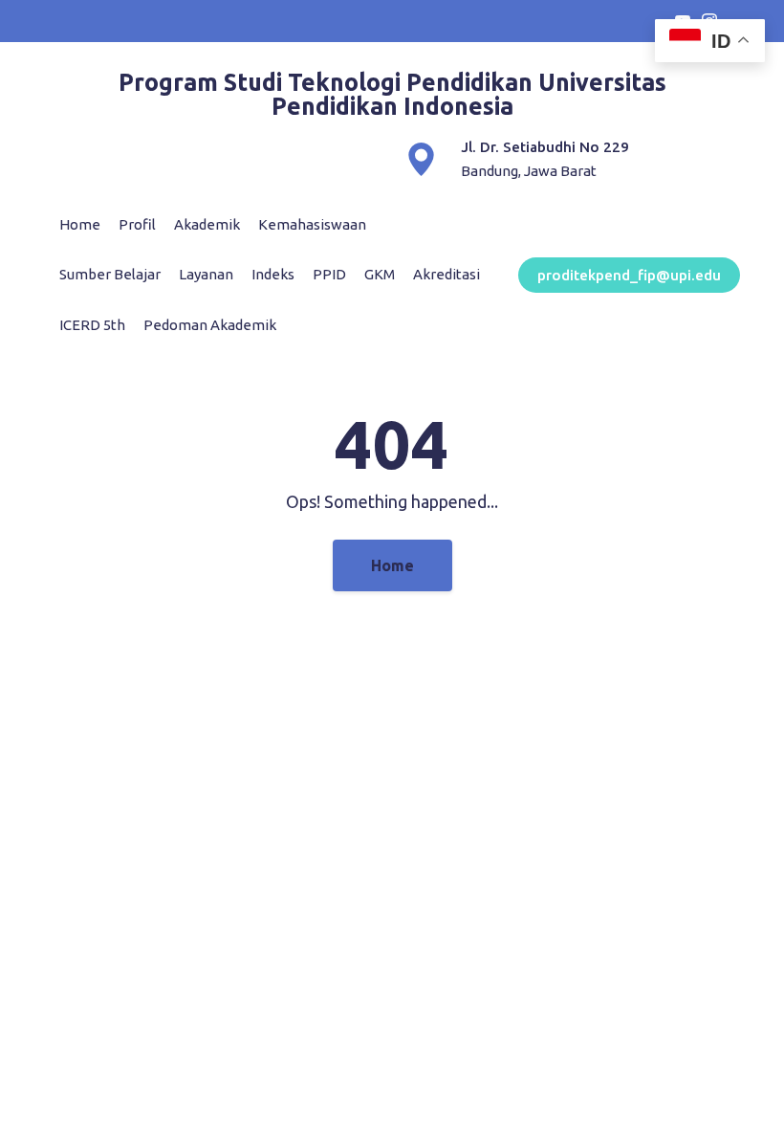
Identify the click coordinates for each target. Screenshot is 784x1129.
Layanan (206, 274)
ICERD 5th (92, 325)
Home (79, 224)
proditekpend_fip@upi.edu (629, 275)
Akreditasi (446, 274)
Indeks (272, 274)
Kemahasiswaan (312, 224)
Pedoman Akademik (209, 325)
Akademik (207, 224)
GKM (379, 274)
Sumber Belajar (110, 274)
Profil (137, 224)
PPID (329, 274)
